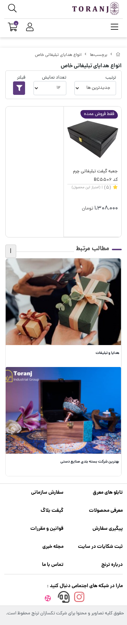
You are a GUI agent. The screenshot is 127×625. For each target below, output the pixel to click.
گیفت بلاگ (52, 511)
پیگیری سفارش (107, 529)
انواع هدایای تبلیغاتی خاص (58, 55)
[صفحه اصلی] (118, 55)
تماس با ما (53, 565)
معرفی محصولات (106, 511)
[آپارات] (48, 599)
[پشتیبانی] (63, 599)
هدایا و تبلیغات (107, 353)
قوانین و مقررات (47, 529)
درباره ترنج (112, 565)
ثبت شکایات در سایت (100, 547)
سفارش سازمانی (47, 493)
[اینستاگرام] (79, 599)
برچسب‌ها (98, 55)
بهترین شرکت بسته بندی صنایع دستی (89, 462)
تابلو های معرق (108, 493)
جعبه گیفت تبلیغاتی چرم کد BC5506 (95, 176)
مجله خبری (53, 547)
